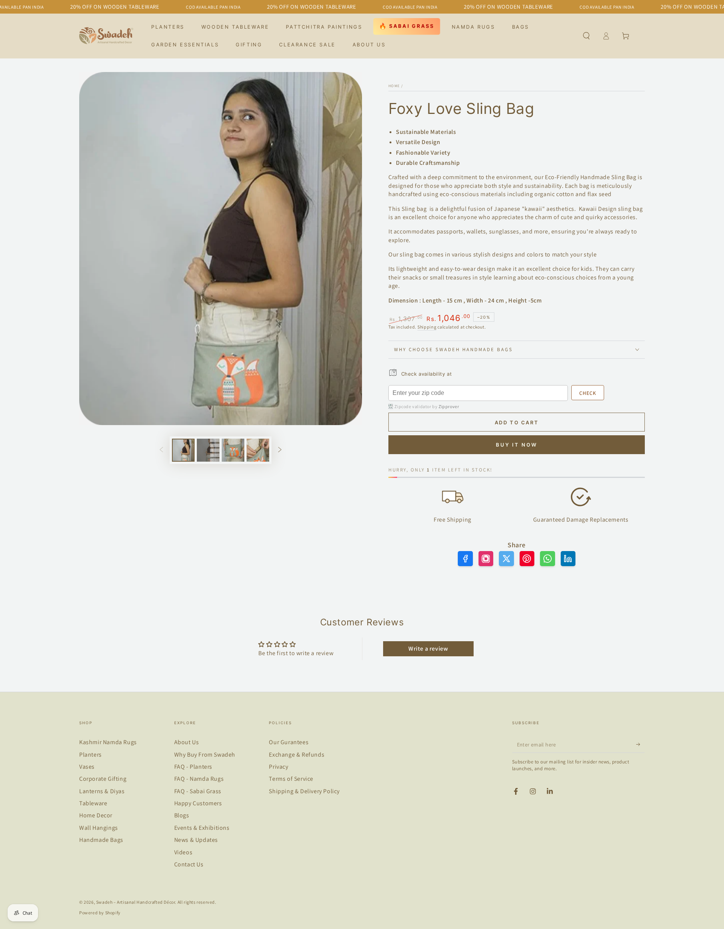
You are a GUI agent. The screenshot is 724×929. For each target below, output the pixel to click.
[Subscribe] (640, 744)
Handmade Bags (101, 840)
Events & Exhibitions (202, 828)
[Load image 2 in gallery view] (208, 450)
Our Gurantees (288, 742)
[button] (586, 36)
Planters (90, 755)
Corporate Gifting (102, 779)
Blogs (181, 815)
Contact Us (189, 864)
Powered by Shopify (100, 912)
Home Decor (95, 815)
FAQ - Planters (193, 767)
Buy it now (516, 445)
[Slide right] (280, 450)
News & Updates (196, 840)
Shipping (427, 327)
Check (587, 393)
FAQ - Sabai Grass (197, 791)
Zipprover (449, 406)
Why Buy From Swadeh (204, 755)
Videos (183, 852)
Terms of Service (291, 779)
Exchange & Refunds (296, 755)
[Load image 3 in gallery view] (233, 450)
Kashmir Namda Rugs (108, 742)
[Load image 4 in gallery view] (258, 450)
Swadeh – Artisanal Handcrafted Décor (135, 902)
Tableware (93, 803)
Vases (87, 767)
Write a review (428, 649)
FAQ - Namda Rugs (199, 779)
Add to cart (517, 422)
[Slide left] (161, 450)
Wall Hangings (98, 828)
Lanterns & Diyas (102, 791)
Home (394, 85)
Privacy (278, 767)
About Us (186, 742)
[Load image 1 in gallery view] (183, 450)
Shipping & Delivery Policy (304, 791)
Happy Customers (198, 803)
